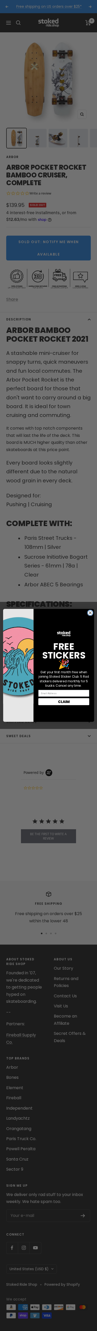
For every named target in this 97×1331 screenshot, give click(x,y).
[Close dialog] (90, 613)
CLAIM (64, 701)
